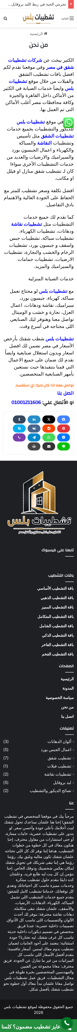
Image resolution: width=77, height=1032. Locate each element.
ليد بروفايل (62, 782)
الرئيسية (37, 33)
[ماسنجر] (63, 437)
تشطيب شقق (59, 758)
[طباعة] (34, 446)
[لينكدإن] (34, 419)
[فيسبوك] (63, 419)
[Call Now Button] (67, 1023)
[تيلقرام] (34, 437)
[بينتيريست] (63, 428)
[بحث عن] (5, 20)
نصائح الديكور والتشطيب (50, 790)
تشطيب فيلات (59, 766)
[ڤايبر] (19, 437)
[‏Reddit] (48, 428)
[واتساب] (48, 437)
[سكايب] (19, 428)
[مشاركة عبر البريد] (48, 446)
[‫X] (48, 419)
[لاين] (63, 446)
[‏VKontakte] (34, 428)
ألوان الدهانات (59, 741)
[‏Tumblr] (19, 419)
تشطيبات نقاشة (57, 774)
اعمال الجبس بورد (56, 749)
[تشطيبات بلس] (38, 18)
